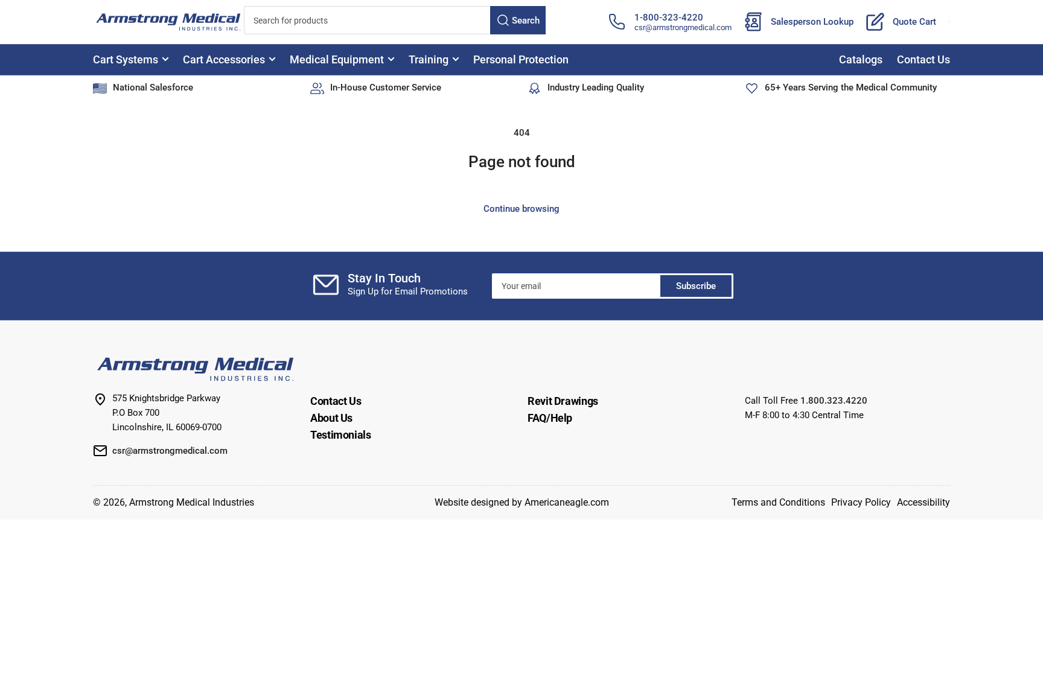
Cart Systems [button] (125, 59)
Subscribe (696, 286)
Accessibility (923, 502)
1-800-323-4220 (668, 17)
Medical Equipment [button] (337, 59)
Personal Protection (521, 59)
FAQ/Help (550, 418)
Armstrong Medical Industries (191, 502)
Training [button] (428, 59)
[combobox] (395, 20)
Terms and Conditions (778, 502)
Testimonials (340, 434)
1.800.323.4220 (833, 400)
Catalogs (860, 59)
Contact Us (923, 59)
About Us (331, 418)
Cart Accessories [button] (224, 59)
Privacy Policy (861, 502)
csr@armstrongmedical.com (683, 27)
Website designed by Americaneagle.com (522, 502)
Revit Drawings (563, 401)
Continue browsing (521, 208)
